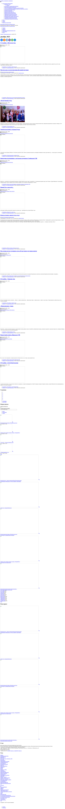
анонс (1, 793)
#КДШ (1, 767)
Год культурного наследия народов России (7, 796)
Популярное (4, 412)
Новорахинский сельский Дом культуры (11, 16)
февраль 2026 (2, 596)
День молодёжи (3, 799)
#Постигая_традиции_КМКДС (5, 779)
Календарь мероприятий (6, 22)
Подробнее (9, 66)
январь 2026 (2, 597)
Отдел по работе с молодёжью (15, 481)
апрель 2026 (2, 594)
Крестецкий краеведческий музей (10, 7)
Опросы (3, 20)
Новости (3, 29)
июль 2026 (2, 591)
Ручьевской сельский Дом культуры (10, 17)
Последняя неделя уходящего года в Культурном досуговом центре (18, 251)
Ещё (1, 454)
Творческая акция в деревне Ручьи (10, 129)
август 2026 (2, 590)
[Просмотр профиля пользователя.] (7, 72)
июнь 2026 (2, 592)
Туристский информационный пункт (8, 30)
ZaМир (1, 788)
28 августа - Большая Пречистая (5, 507)
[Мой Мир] (15, 40)
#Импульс (2, 765)
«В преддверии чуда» (6, 100)
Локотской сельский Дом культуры (10, 15)
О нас (3, 19)
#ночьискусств (3, 774)
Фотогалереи (4, 31)
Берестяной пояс (3, 794)
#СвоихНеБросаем (3, 780)
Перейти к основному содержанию (6, 0)
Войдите (3, 67)
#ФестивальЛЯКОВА (4, 782)
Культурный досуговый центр (9, 9)
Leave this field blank (4, 409)
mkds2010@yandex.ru (18, 750)
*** (1, 784)
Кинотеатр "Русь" (7, 4)
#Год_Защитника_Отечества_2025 (6, 758)
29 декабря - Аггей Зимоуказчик (9, 362)
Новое (3, 411)
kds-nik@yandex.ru (11, 750)
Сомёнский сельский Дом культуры (10, 18)
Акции (1, 792)
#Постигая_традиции (4, 778)
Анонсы (7, 5)
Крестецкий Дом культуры (9, 11)
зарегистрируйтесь (10, 67)
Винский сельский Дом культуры (10, 13)
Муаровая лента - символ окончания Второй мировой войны (11, 480)
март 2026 (2, 595)
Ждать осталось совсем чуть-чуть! (10, 215)
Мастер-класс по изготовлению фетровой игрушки (14, 70)
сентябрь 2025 (2, 600)
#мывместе (2, 770)
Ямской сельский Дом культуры (10, 12)
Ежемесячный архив (7, 34)
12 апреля (2, 785)
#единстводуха (3, 763)
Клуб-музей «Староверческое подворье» (11, 6)
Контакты (4, 807)
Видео (3, 32)
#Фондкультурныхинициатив (5, 783)
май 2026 (2, 593)
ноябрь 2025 (2, 599)
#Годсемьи (2, 759)
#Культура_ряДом (3, 769)
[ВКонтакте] (1, 40)
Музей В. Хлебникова (8, 10)
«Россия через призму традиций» (6, 791)
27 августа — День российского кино (6, 442)
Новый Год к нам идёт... (6, 187)
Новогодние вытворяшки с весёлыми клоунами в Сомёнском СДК (18, 158)
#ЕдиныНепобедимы (4, 764)
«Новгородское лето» (4, 790)
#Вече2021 (2, 757)
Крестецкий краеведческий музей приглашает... (8, 740)
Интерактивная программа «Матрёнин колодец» (8, 534)
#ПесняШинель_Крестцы (4, 775)
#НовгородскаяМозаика (4, 772)
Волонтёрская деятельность (5, 481)
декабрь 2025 (2, 598)
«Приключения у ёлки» (6, 306)
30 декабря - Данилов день (7, 279)
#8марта (1, 755)
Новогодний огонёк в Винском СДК (10, 335)
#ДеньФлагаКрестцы (4, 762)
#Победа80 (2, 776)
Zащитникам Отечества (4, 789)
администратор (21, 218)
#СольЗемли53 (2, 781)
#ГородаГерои (2, 760)
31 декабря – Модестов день (8, 43)
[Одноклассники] (4, 40)
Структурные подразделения (7, 3)
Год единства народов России (5, 795)
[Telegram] (7, 40)
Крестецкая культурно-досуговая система (7, 24)
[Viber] (9, 40)
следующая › (4, 401)
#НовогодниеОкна (3, 773)
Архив (3, 21)
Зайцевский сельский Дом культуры (10, 14)
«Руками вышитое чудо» (4, 452)
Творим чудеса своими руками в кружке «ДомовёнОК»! (10, 432)
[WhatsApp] (12, 40)
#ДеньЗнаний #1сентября (4, 761)
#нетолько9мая (3, 771)
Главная (3, 27)
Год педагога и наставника (5, 797)
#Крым (1, 768)
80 (0, 786)
